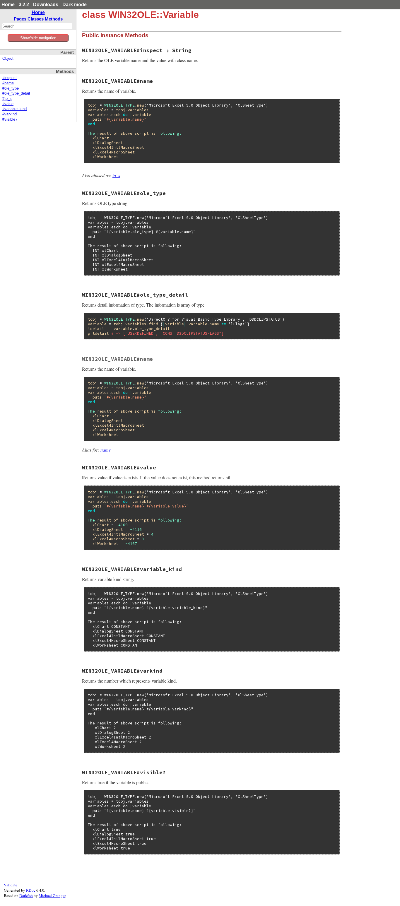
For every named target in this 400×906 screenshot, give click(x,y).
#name (8, 83)
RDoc (30, 890)
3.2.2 (24, 4)
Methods (54, 18)
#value (7, 104)
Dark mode (74, 4)
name (105, 450)
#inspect (9, 78)
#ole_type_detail (16, 93)
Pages (20, 18)
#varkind (9, 114)
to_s (116, 175)
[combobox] (37, 26)
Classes (36, 18)
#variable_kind (14, 109)
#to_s (7, 99)
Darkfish (26, 895)
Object (7, 59)
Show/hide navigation (38, 38)
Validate (10, 885)
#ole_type (10, 88)
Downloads (45, 4)
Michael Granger (52, 895)
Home (8, 4)
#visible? (9, 119)
